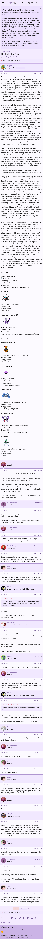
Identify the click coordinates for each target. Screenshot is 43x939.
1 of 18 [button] (16, 908)
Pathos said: (6, 598)
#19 (41, 867)
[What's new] (36, 2)
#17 (41, 821)
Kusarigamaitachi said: (9, 704)
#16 (41, 805)
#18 (41, 848)
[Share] (38, 73)
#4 (41, 535)
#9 (41, 664)
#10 (41, 680)
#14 (41, 769)
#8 (41, 630)
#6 (41, 574)
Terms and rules (15, 930)
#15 (41, 785)
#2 (41, 470)
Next (22, 908)
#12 (41, 734)
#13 (41, 753)
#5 (41, 553)
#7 (41, 594)
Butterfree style (8, 927)
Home (37, 930)
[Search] (41, 2)
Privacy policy (25, 930)
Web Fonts (14, 937)
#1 (41, 73)
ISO (35, 73)
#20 (41, 894)
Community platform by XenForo (18, 935)
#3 (41, 510)
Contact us (4, 930)
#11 (41, 700)
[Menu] (2, 2)
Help (32, 930)
